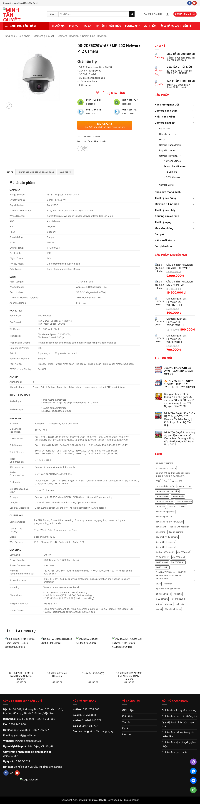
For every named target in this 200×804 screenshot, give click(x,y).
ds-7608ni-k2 (178, 557)
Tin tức (100, 25)
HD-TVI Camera (172, 177)
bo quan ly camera (164, 463)
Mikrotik (178, 594)
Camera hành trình (166, 110)
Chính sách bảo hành (174, 752)
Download (131, 25)
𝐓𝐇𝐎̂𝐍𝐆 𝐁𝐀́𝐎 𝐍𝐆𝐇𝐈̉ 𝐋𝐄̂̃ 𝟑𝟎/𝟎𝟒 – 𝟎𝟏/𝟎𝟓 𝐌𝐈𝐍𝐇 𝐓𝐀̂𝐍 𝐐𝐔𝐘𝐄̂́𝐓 (178, 370)
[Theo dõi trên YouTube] (194, 3)
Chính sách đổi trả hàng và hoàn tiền (178, 734)
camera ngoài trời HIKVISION (169, 522)
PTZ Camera (170, 171)
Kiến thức (115, 25)
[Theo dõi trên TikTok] (11, 773)
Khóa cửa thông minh (168, 192)
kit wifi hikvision (163, 594)
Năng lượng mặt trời (167, 104)
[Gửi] (132, 14)
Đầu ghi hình (165, 134)
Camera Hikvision (68, 35)
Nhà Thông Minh (165, 116)
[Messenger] (193, 771)
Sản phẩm (24, 35)
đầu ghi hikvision (173, 609)
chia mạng (160, 532)
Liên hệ (187, 25)
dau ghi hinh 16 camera (167, 537)
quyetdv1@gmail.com (23, 735)
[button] (167, 14)
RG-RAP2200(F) (178, 599)
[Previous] (4, 663)
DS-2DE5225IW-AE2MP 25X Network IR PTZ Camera (129, 676)
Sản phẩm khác (164, 246)
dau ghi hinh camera (165, 542)
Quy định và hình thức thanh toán (178, 724)
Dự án (87, 25)
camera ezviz (178, 496)
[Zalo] (193, 780)
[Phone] (193, 789)
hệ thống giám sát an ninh (168, 589)
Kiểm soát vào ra (165, 240)
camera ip (160, 506)
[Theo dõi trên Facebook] (189, 3)
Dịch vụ (73, 25)
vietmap (168, 604)
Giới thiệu (150, 25)
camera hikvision (184, 501)
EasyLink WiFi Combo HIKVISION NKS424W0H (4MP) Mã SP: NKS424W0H (171, 575)
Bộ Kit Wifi (164, 128)
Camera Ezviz (166, 184)
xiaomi (159, 609)
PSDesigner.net (131, 800)
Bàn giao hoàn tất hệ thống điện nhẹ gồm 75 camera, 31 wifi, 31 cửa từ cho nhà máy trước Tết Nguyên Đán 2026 (179, 400)
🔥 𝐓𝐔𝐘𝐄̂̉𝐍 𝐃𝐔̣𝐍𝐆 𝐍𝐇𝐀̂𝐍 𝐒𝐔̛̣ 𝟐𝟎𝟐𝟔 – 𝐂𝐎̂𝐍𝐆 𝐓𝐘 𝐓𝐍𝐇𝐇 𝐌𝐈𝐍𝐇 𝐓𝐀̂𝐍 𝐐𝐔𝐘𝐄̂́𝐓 (179, 384)
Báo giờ (159, 234)
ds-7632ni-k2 (162, 567)
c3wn (165, 481)
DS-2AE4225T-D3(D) (93, 673)
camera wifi (161, 527)
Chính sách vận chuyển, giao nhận (179, 744)
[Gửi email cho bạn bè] (85, 148)
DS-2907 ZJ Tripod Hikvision (57, 674)
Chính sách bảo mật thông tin (179, 716)
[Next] (145, 663)
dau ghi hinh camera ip (166, 547)
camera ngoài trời (164, 516)
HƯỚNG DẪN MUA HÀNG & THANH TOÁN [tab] (36, 172)
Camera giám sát (44, 35)
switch (159, 604)
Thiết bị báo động (165, 198)
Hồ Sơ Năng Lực (169, 25)
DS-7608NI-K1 (162, 557)
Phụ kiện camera (168, 150)
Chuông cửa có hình (167, 216)
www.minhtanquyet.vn (28, 740)
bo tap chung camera (166, 468)
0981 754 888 (21, 729)
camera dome (162, 496)
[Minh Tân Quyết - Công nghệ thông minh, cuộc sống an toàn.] (22, 14)
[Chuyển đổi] (193, 105)
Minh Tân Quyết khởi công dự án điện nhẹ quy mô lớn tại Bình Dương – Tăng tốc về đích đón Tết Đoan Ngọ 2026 (179, 438)
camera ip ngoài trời (165, 511)
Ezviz (158, 584)
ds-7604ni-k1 (183, 552)
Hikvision (168, 584)
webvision (180, 604)
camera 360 (176, 481)
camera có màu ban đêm (167, 491)
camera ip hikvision (177, 506)
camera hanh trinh (164, 501)
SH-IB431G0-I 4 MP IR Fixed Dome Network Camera (21, 676)
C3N (158, 481)
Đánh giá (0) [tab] (65, 172)
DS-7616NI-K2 (178, 562)
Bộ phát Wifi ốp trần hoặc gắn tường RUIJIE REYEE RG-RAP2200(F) (173, 474)
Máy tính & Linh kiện (167, 204)
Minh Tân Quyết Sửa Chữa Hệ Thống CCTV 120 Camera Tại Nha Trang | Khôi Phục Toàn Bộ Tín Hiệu (179, 419)
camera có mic (184, 486)
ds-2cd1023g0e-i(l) (165, 552)
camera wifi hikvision (179, 527)
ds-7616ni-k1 (162, 562)
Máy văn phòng (164, 228)
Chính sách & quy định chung (179, 710)
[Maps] (193, 761)
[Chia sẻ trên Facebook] (80, 148)
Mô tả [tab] (10, 172)
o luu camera (162, 599)
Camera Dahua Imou (170, 145)
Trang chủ (9, 35)
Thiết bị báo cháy (165, 210)
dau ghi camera (175, 532)
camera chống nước (165, 486)
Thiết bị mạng (163, 222)
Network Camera (173, 160)
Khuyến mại (58, 25)
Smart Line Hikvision (94, 35)
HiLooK (163, 139)
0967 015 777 (41, 729)
